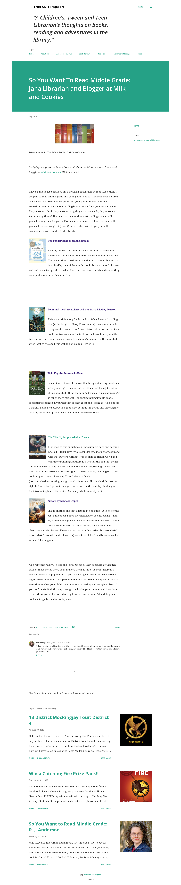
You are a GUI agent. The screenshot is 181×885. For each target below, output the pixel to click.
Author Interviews (64, 54)
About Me (45, 54)
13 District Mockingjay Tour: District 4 (69, 720)
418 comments (43, 758)
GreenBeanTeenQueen (46, 7)
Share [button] (136, 126)
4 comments (42, 864)
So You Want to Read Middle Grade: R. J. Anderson (68, 827)
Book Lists (102, 54)
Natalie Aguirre (42, 642)
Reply (39, 655)
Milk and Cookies (51, 172)
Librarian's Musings (122, 54)
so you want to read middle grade (147, 140)
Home (30, 54)
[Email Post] (73, 627)
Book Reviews (84, 54)
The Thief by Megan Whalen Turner (68, 437)
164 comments (43, 808)
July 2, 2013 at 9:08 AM (60, 642)
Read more (106, 758)
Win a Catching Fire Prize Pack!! (64, 774)
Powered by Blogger (92, 875)
